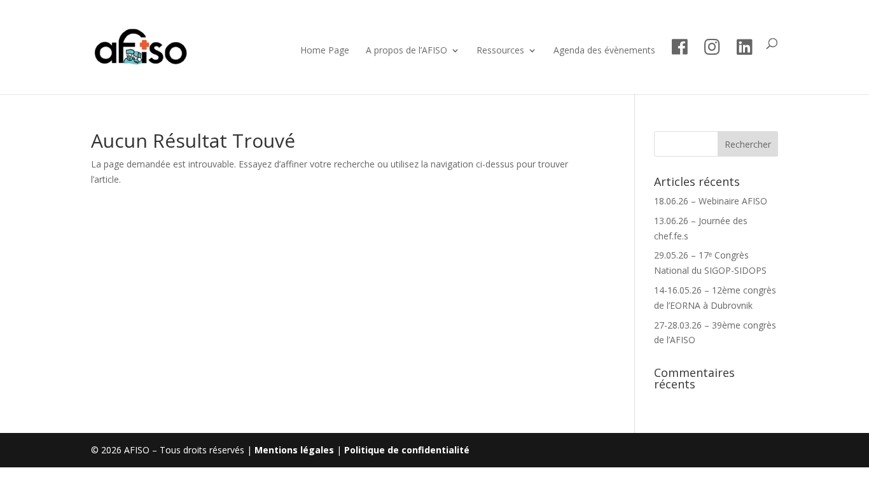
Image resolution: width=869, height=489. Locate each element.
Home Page (324, 51)
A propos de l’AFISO (406, 51)
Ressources (500, 51)
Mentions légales (294, 450)
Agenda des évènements (604, 51)
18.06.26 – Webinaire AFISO (710, 201)
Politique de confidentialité (406, 450)
